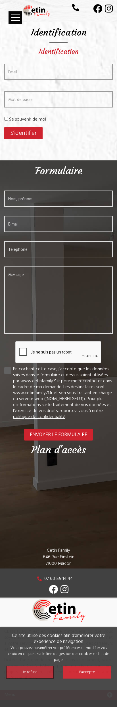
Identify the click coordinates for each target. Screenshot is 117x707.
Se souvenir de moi (27, 119)
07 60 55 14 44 (58, 578)
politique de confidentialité (39, 417)
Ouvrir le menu (15, 17)
